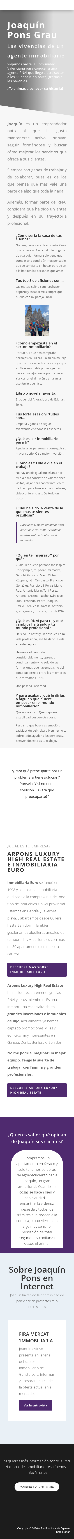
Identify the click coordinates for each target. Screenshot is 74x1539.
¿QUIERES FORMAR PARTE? (37, 1486)
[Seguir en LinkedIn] (10, 96)
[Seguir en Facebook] (17, 96)
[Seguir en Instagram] (24, 96)
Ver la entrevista (35, 1405)
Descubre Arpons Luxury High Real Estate (33, 1090)
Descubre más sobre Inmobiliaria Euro (29, 969)
